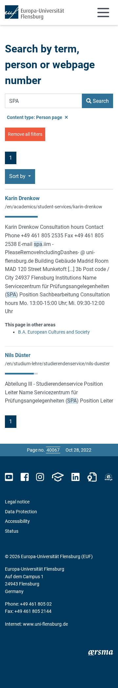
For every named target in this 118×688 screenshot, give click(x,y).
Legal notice (17, 501)
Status (11, 531)
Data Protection (21, 511)
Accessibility (17, 521)
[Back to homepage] (34, 12)
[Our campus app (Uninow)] (58, 477)
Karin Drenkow (22, 198)
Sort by (18, 176)
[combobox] (43, 101)
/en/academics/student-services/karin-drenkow (53, 206)
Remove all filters (25, 134)
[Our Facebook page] (25, 477)
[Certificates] (92, 477)
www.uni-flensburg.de (45, 624)
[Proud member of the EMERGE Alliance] (108, 477)
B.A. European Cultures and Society (54, 332)
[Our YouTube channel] (9, 477)
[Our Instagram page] (40, 477)
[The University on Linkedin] (75, 477)
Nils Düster (17, 355)
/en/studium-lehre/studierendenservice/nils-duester (57, 363)
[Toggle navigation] (103, 12)
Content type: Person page (35, 117)
